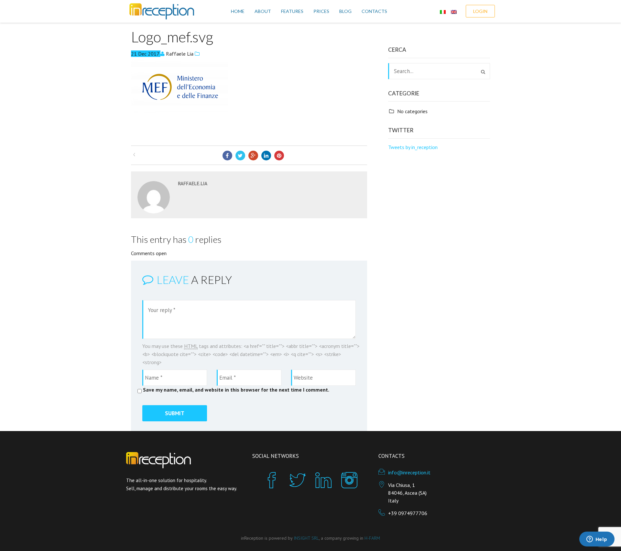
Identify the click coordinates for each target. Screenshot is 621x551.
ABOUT (263, 11)
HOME (238, 11)
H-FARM (372, 538)
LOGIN (480, 11)
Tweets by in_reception (413, 147)
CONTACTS (374, 11)
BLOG (345, 11)
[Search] (483, 71)
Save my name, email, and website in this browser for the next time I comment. (236, 389)
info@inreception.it (409, 472)
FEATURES (292, 11)
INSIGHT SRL (306, 538)
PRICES (321, 11)
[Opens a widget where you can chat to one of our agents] (597, 540)
